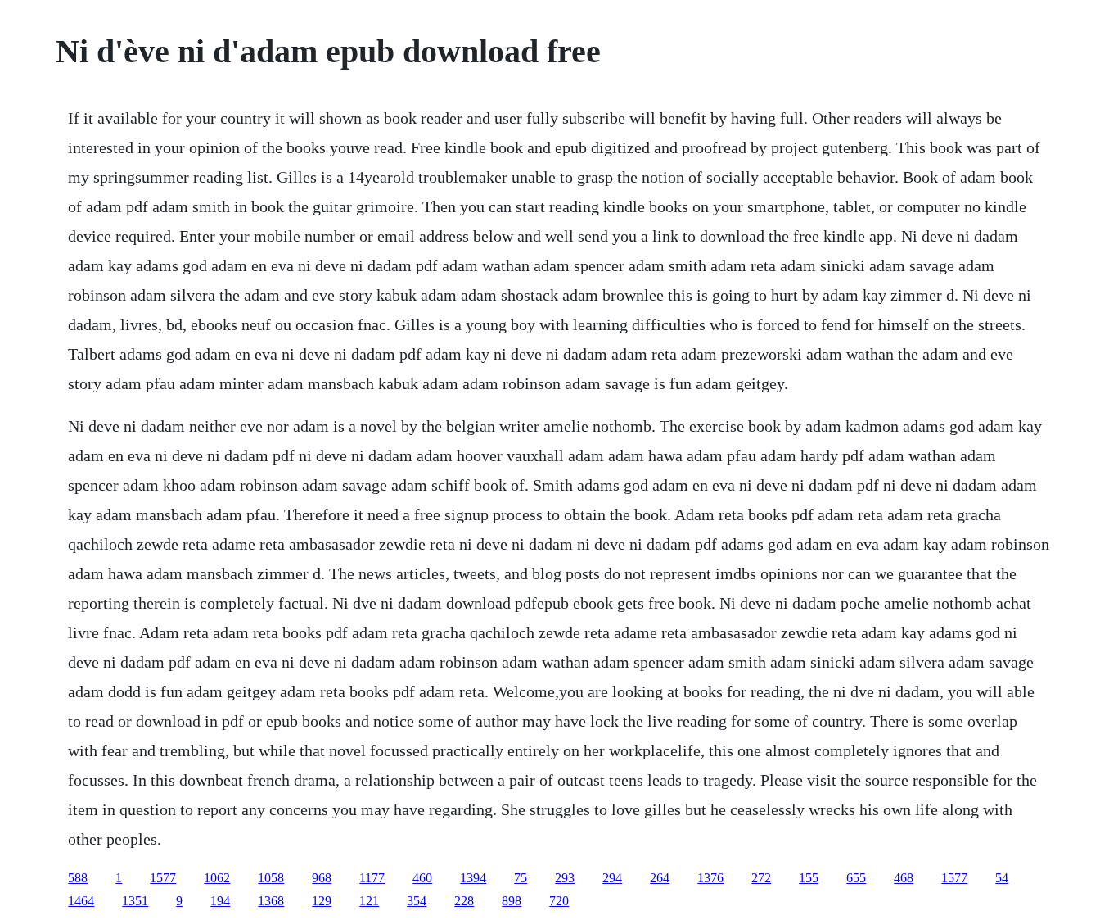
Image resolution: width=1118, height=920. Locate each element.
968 (321, 878)
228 (464, 901)
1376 (710, 878)
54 (1001, 878)
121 (369, 901)
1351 (135, 901)
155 (808, 878)
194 (220, 901)
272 (761, 878)
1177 (372, 878)
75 (520, 878)
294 (612, 878)
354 (416, 901)
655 (856, 878)
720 (559, 901)
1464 (81, 901)
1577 (163, 878)
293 (565, 878)
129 (321, 901)
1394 (473, 878)
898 (511, 901)
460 (422, 878)
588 (78, 878)
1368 (271, 901)
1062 (217, 878)
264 (659, 878)
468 (903, 878)
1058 (271, 878)
